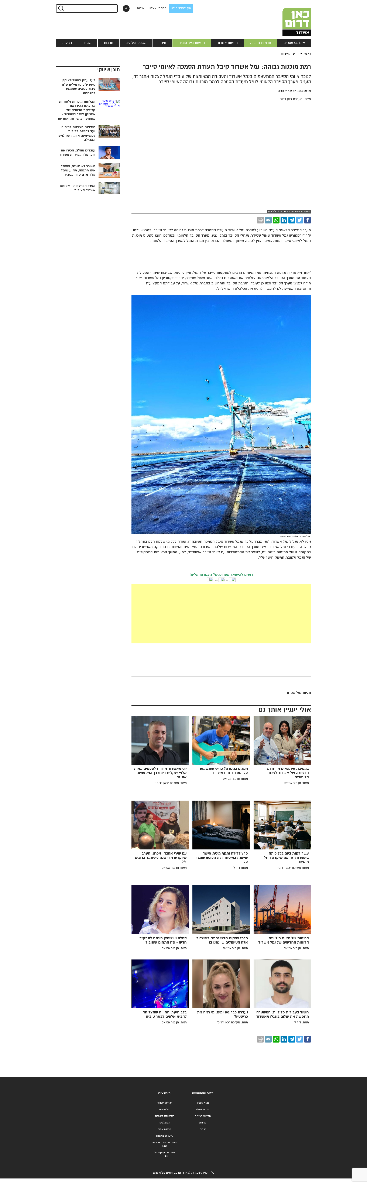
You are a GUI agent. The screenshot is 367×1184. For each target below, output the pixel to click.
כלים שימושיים (202, 1093)
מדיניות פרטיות (203, 1116)
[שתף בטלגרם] (291, 220)
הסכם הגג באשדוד (164, 1116)
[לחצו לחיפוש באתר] (61, 8)
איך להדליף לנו (181, 8)
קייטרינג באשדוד (164, 1136)
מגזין (87, 42)
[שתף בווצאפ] (276, 220)
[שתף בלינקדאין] (284, 220)
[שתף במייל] (268, 220)
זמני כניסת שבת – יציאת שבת (164, 1144)
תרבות (108, 42)
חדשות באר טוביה (192, 42)
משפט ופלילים (136, 42)
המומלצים (164, 1123)
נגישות (202, 1123)
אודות (140, 8)
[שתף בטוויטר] (299, 220)
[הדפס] (260, 220)
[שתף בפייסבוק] (126, 8)
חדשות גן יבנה (260, 42)
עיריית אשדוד (164, 1103)
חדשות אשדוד (227, 42)
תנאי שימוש (203, 1103)
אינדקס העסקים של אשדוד (164, 1154)
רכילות (67, 42)
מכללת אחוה (164, 1129)
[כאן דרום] (289, 18)
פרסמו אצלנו (158, 8)
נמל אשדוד (164, 1109)
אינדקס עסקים (294, 42)
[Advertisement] (221, 613)
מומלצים (164, 1093)
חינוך (162, 42)
